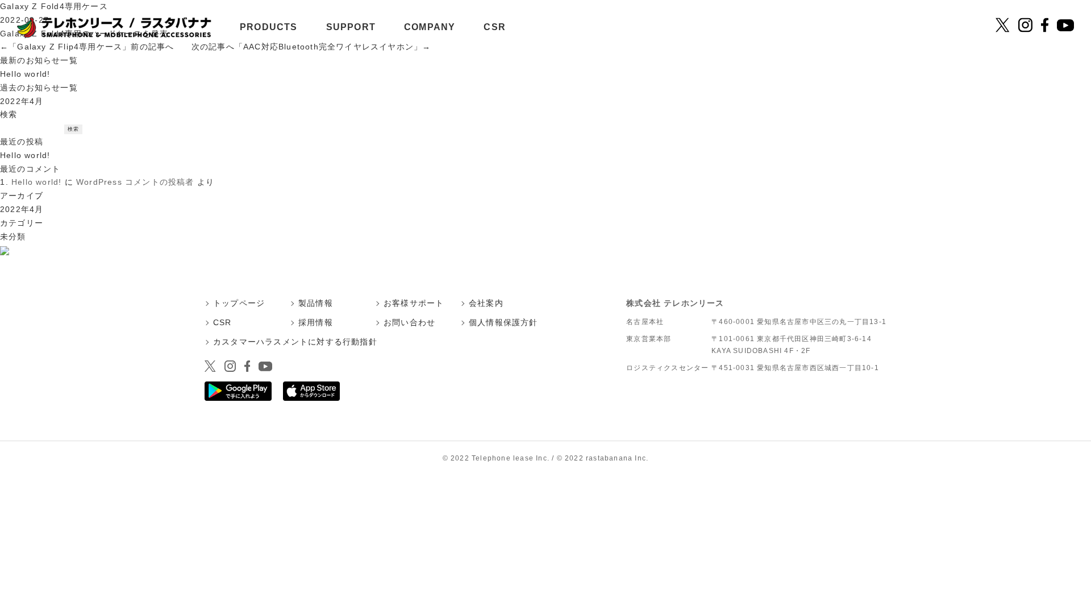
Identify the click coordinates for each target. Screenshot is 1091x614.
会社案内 (486, 303)
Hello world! (25, 73)
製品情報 (315, 303)
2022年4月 (21, 101)
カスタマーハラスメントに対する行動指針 (295, 341)
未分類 (13, 236)
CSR (495, 27)
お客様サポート (414, 303)
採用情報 (315, 322)
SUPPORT (351, 27)
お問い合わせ (409, 322)
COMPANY (429, 27)
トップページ (239, 303)
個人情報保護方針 (503, 322)
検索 (8, 114)
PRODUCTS (269, 27)
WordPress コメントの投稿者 (135, 181)
